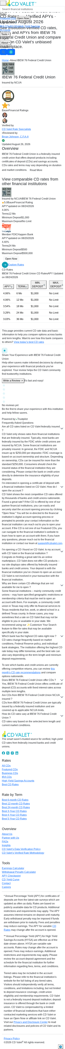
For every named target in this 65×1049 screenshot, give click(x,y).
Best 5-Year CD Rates (14, 818)
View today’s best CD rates (29, 342)
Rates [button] (3, 14)
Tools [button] (4, 34)
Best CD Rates (10, 784)
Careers (6, 887)
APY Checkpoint (11, 875)
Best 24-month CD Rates (16, 807)
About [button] (4, 42)
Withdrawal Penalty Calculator (19, 872)
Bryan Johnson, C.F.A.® (15, 136)
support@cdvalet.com (50, 543)
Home (5, 60)
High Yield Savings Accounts (18, 780)
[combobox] (32, 9)
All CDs (14, 26)
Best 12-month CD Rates (16, 803)
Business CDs (10, 773)
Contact (4, 47)
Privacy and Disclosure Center (31, 1022)
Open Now (23, 18)
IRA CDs (5, 26)
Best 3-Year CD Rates (14, 811)
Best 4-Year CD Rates (14, 815)
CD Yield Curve (10, 879)
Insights (4, 38)
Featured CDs (14, 18)
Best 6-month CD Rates (15, 800)
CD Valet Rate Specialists (16, 129)
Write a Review (13, 380)
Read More (36, 170)
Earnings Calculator (13, 868)
